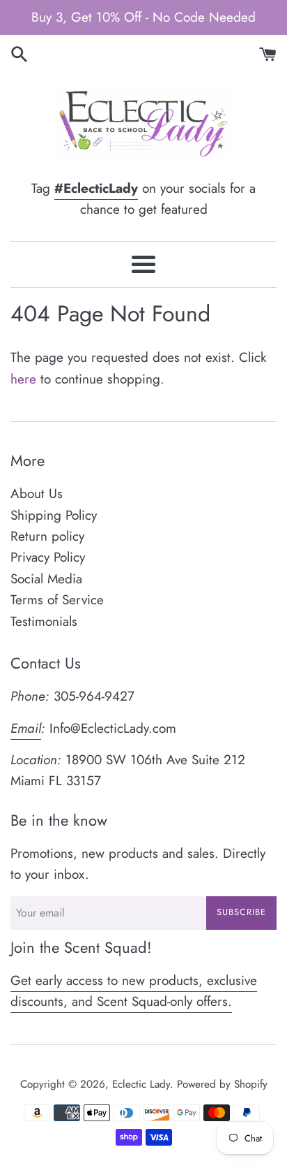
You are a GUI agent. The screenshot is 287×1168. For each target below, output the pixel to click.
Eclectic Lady (141, 1084)
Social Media (46, 578)
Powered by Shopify (222, 1084)
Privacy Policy (47, 557)
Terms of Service (57, 599)
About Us (36, 493)
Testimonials (43, 621)
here (23, 379)
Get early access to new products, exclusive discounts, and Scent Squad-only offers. (133, 991)
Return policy (47, 536)
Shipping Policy (53, 515)
